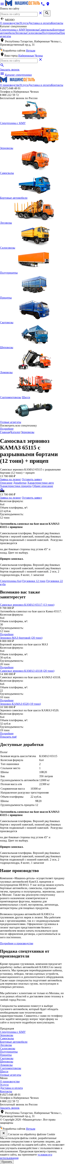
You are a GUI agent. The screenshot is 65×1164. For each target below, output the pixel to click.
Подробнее (7, 428)
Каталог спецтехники (16, 74)
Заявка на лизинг (10, 479)
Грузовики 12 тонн (34, 581)
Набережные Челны (30, 55)
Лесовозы (21, 32)
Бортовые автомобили (13, 1041)
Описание (6, 482)
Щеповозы (6, 1061)
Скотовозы (6, 1058)
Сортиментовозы (10, 1068)
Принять (6, 1161)
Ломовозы (6, 1064)
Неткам (30, 50)
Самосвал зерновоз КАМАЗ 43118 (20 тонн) (27, 670)
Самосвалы (46, 29)
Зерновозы (32, 29)
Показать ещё (8, 736)
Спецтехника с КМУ (13, 29)
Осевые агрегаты (10, 1074)
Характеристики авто (40, 482)
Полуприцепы (51, 32)
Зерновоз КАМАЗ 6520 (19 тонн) (20, 703)
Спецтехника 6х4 (10, 581)
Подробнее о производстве (16, 943)
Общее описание (42, 486)
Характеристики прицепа (16, 486)
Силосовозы (34, 32)
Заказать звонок (10, 69)
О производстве (10, 23)
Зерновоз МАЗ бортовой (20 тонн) (21, 637)
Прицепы (6, 1054)
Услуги (24, 23)
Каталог (15, 432)
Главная (5, 432)
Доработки (20, 482)
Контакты (57, 23)
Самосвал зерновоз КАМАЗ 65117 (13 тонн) (27, 604)
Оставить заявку (32, 479)
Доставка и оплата (39, 23)
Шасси (26, 397)
